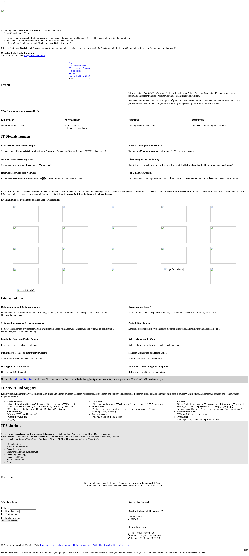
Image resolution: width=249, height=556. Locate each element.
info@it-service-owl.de (34, 55)
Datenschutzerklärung (62, 545)
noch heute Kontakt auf (23, 379)
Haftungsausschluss (82, 545)
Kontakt (72, 73)
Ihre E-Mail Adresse (10, 511)
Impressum (45, 545)
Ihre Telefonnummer (10, 514)
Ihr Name (5, 508)
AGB (95, 545)
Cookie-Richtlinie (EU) (79, 76)
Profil (71, 63)
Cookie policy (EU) (108, 545)
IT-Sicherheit (74, 71)
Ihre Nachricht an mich (11, 518)
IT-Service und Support (79, 68)
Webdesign (124, 545)
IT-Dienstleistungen (77, 65)
